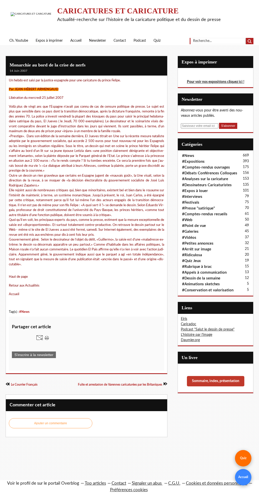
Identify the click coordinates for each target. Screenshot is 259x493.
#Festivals (190, 202)
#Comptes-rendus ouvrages (206, 167)
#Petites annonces (197, 243)
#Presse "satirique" (198, 208)
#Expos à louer (195, 191)
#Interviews (192, 197)
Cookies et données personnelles (216, 483)
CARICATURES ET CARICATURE (118, 11)
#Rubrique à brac (197, 267)
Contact (120, 40)
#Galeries (190, 231)
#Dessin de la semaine (201, 278)
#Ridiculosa (192, 255)
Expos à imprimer (49, 40)
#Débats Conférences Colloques (209, 173)
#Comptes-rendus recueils (204, 214)
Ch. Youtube (18, 40)
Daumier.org (190, 340)
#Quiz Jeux (191, 261)
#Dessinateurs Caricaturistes (207, 185)
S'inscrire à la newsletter (33, 355)
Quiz (157, 40)
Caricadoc (188, 324)
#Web (187, 220)
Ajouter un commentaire (50, 423)
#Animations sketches (201, 284)
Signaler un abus (147, 483)
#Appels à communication (204, 272)
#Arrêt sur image (196, 249)
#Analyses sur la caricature (205, 179)
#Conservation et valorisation (207, 290)
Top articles (95, 483)
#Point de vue (194, 226)
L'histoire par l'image (196, 335)
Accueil (75, 40)
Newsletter (97, 40)
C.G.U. (174, 483)
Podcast (140, 40)
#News (24, 311)
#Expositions (193, 161)
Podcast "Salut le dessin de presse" (207, 329)
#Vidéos (189, 238)
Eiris (184, 319)
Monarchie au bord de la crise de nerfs (47, 64)
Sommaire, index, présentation (215, 381)
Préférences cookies (129, 490)
